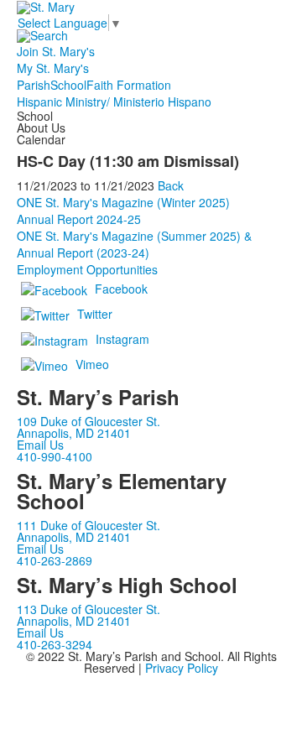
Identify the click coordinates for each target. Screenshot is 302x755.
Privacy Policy (181, 667)
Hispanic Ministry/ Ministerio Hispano (114, 101)
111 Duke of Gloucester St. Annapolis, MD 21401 (88, 531)
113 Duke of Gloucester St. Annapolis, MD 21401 (88, 615)
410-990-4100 (54, 456)
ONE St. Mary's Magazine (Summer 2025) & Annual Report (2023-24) (134, 244)
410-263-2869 (54, 560)
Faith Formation (128, 84)
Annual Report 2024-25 (79, 219)
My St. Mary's (53, 68)
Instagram (122, 339)
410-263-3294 (54, 644)
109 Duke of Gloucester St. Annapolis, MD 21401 (88, 427)
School (68, 84)
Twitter (94, 313)
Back (171, 185)
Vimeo (92, 364)
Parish (33, 84)
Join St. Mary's (56, 51)
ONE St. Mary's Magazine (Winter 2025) (123, 202)
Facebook (121, 288)
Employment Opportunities (87, 269)
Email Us (40, 444)
